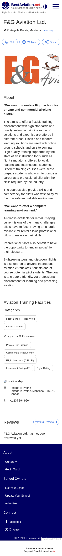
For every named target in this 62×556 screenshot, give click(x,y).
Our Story (11, 461)
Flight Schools (9, 12)
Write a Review (45, 421)
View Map (48, 30)
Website (32, 42)
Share (53, 42)
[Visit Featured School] (39, 544)
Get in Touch (12, 469)
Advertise (11, 503)
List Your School (15, 487)
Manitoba (22, 12)
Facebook (14, 521)
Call (12, 42)
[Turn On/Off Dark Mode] (45, 7)
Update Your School (17, 495)
